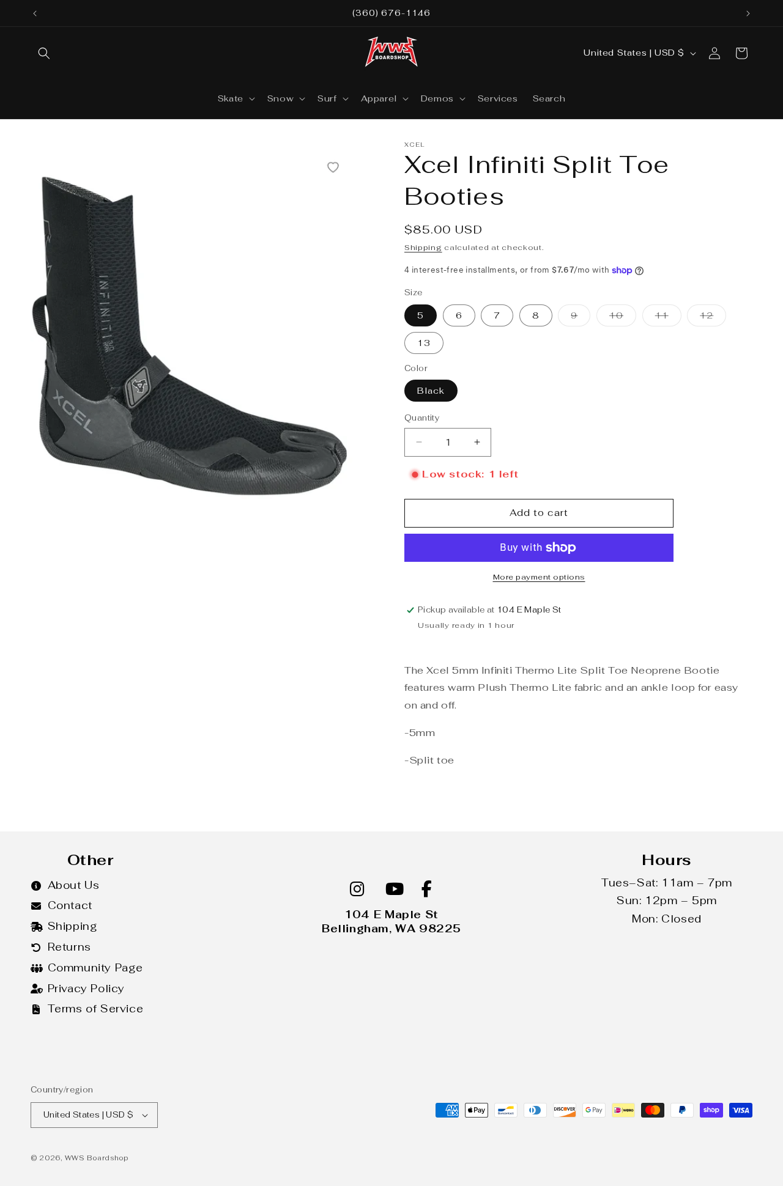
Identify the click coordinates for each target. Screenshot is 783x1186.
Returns (69, 947)
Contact (70, 905)
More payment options (539, 577)
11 (668, 317)
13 (424, 342)
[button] (44, 53)
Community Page (95, 967)
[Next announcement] (748, 13)
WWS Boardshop (96, 1158)
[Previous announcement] (34, 13)
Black (431, 390)
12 (713, 317)
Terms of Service (96, 1008)
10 (622, 317)
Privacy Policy (86, 988)
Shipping (423, 247)
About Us (74, 885)
